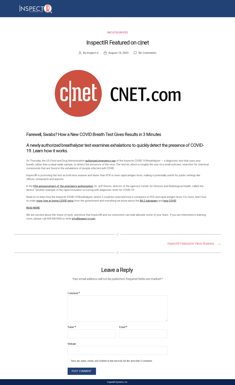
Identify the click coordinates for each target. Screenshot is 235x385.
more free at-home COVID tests (55, 200)
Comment (74, 293)
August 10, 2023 (118, 52)
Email (123, 327)
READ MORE (33, 207)
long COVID (169, 200)
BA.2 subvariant (149, 200)
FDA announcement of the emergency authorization (63, 186)
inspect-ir (92, 52)
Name (72, 327)
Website (72, 343)
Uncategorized (117, 32)
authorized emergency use (100, 160)
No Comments (147, 52)
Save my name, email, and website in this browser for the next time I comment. (111, 360)
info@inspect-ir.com (83, 218)
